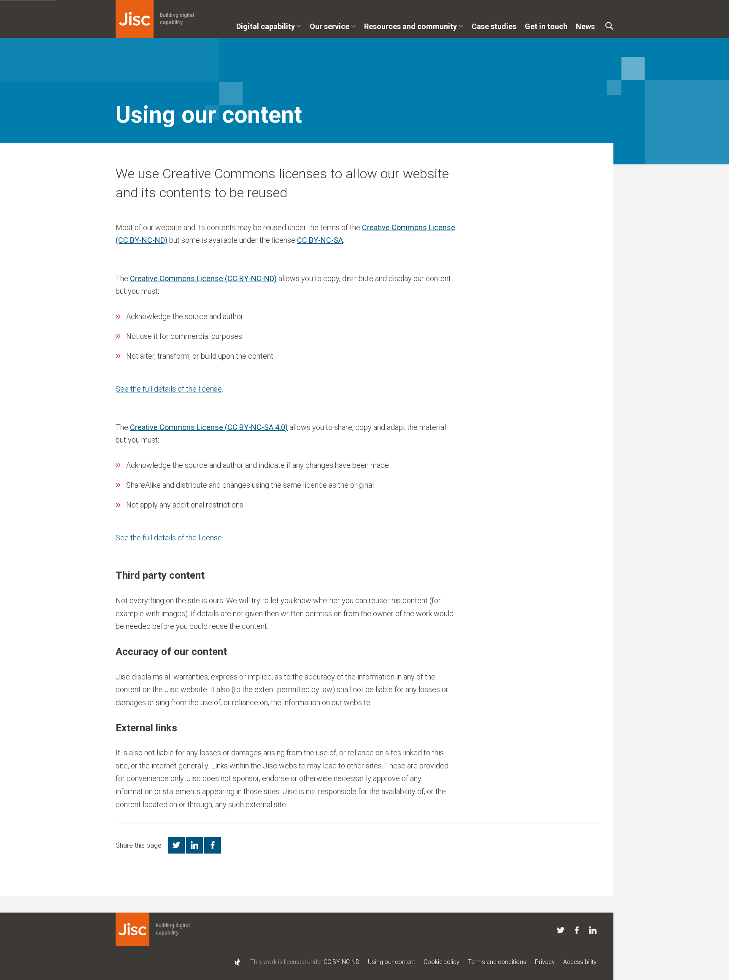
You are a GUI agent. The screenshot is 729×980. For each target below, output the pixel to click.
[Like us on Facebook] (576, 931)
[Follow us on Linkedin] (593, 931)
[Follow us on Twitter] (560, 931)
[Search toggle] (609, 26)
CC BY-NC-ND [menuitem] (341, 962)
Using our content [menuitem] (391, 962)
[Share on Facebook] (212, 845)
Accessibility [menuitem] (580, 962)
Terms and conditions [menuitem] (497, 962)
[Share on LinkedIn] (194, 845)
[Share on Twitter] (176, 845)
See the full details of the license (169, 388)
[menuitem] (268, 29)
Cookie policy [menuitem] (441, 962)
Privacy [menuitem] (545, 962)
